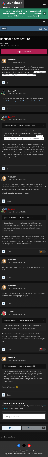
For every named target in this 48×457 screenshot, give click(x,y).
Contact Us (24, 451)
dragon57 (12, 91)
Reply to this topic (24, 52)
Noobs (17, 46)
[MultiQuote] (3, 82)
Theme (14, 451)
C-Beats (11, 312)
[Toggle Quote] (5, 125)
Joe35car (5, 44)
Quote (9, 83)
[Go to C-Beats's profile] (4, 313)
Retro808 (28, 366)
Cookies (33, 451)
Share (12, 428)
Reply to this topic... (13, 416)
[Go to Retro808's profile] (4, 118)
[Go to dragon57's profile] (4, 92)
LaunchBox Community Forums (22, 22)
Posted (17, 62)
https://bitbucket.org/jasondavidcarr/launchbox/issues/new (22, 101)
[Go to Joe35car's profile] (4, 61)
